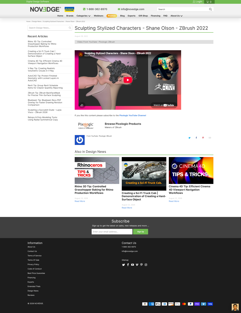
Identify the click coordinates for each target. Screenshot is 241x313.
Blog (122, 15)
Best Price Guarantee (36, 273)
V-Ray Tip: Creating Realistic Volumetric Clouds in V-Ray (41, 69)
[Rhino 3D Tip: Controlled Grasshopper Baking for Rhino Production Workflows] (97, 170)
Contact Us (32, 251)
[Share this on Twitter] (189, 137)
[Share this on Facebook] (196, 137)
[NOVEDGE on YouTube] (132, 265)
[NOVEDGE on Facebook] (128, 265)
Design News (33, 291)
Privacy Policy (33, 264)
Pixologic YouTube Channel (132, 115)
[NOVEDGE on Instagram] (146, 265)
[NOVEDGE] (46, 9)
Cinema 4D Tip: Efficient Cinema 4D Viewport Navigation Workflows (45, 62)
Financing (155, 15)
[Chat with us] (235, 307)
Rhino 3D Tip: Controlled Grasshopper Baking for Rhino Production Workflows (42, 43)
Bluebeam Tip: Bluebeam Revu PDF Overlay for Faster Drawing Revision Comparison (45, 102)
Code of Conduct (35, 269)
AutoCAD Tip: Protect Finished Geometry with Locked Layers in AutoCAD (43, 78)
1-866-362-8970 (97, 9)
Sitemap (125, 260)
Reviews (31, 295)
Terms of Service (34, 255)
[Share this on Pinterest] (203, 137)
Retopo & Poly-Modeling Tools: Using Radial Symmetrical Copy (43, 118)
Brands (69, 15)
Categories (82, 15)
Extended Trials (34, 286)
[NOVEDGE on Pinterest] (141, 265)
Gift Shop (143, 15)
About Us (175, 15)
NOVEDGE (39, 303)
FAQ (165, 15)
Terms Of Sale (33, 260)
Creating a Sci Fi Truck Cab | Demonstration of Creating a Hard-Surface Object (44, 53)
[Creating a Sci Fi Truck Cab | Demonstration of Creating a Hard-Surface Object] (144, 173)
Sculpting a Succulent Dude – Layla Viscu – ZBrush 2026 (44, 111)
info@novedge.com (132, 9)
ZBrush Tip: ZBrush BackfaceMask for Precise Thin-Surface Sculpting (44, 94)
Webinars (98, 15)
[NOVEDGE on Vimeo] (137, 265)
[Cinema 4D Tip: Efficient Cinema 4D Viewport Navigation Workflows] (191, 170)
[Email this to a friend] (210, 137)
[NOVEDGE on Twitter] (124, 265)
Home (60, 15)
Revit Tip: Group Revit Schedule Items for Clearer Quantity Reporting (45, 86)
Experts (131, 15)
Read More (80, 201)
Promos (112, 15)
